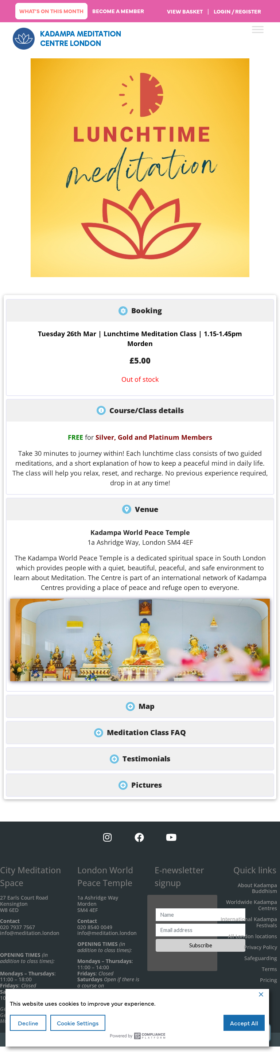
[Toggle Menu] (258, 29)
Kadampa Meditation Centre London (80, 38)
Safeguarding (260, 958)
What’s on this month (51, 11)
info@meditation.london (29, 932)
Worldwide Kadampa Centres (251, 905)
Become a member (118, 11)
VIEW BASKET (185, 11)
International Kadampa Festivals (249, 922)
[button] (140, 311)
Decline (28, 1023)
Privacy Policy (260, 947)
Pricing (268, 980)
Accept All (244, 1023)
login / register (237, 11)
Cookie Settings (78, 1023)
